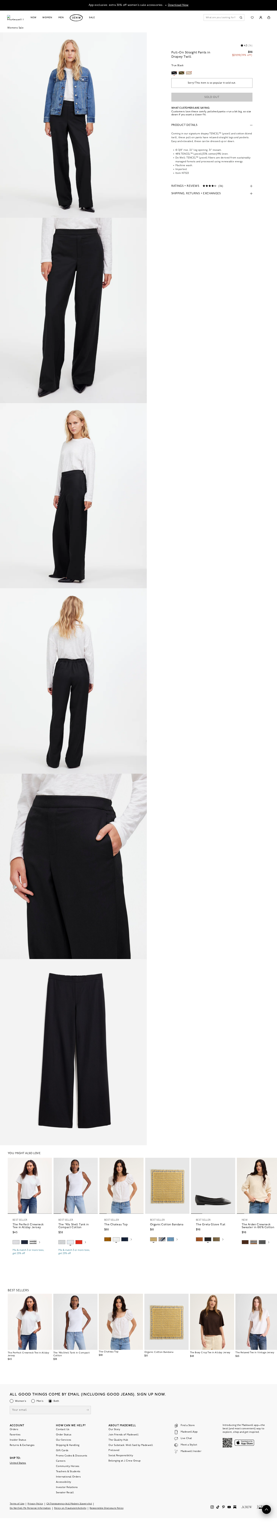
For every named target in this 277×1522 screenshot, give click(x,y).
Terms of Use (17, 1504)
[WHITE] (33, 1242)
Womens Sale (15, 28)
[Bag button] (268, 17)
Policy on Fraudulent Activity (70, 1508)
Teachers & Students (68, 1471)
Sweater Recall (65, 1492)
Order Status (63, 1435)
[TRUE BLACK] (207, 1239)
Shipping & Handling (67, 1445)
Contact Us (63, 1429)
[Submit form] (87, 1410)
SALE (92, 17)
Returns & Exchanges (22, 1445)
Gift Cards (62, 1450)
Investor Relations (67, 1487)
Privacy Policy (35, 1504)
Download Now (178, 5)
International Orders (68, 1477)
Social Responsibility (120, 1455)
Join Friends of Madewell (123, 1435)
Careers (61, 1461)
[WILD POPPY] (78, 1242)
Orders (14, 1429)
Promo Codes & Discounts (71, 1456)
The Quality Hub (118, 1440)
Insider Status (18, 1440)
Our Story (114, 1429)
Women (47, 17)
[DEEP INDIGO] (24, 1242)
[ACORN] (107, 1239)
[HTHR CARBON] (262, 1242)
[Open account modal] (260, 17)
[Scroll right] (39, 1243)
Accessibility (63, 1482)
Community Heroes (67, 1466)
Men (61, 17)
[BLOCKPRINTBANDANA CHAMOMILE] (153, 1239)
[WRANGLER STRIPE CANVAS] (162, 1239)
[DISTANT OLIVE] (216, 1239)
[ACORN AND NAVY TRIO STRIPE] (253, 1242)
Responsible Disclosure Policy (107, 1508)
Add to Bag (167, 1249)
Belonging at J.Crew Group (124, 1461)
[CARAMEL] (199, 1239)
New (34, 17)
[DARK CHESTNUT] (245, 1242)
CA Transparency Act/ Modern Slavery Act (69, 1504)
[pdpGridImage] (73, 125)
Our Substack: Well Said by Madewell (130, 1445)
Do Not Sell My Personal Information (30, 1508)
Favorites (15, 1435)
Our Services (63, 1440)
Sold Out (211, 97)
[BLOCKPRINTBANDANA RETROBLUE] (170, 1239)
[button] (47, 1163)
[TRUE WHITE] (116, 1239)
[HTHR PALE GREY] (16, 1242)
